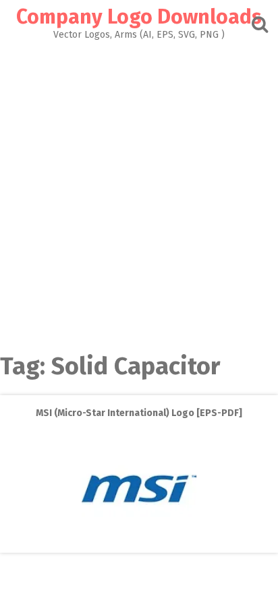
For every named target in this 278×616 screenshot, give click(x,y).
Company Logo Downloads (139, 17)
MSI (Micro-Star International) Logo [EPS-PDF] (139, 413)
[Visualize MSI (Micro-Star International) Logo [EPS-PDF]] (139, 543)
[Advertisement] (139, 185)
